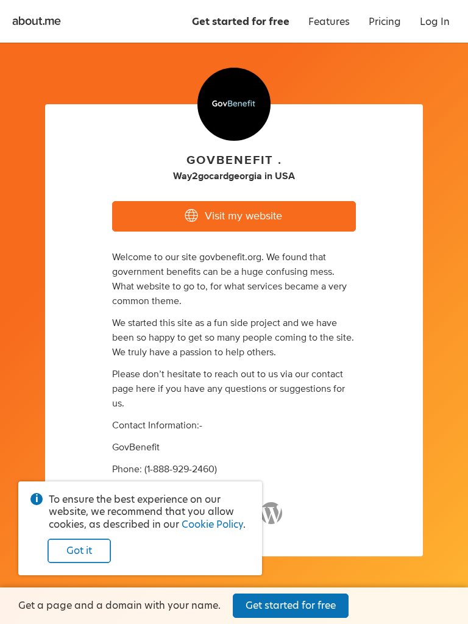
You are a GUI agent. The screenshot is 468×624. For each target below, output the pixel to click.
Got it (79, 551)
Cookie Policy (212, 524)
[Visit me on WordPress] (271, 518)
